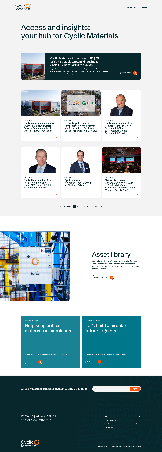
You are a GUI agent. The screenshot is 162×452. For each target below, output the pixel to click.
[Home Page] (23, 7)
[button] (144, 7)
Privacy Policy (137, 446)
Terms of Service (127, 446)
